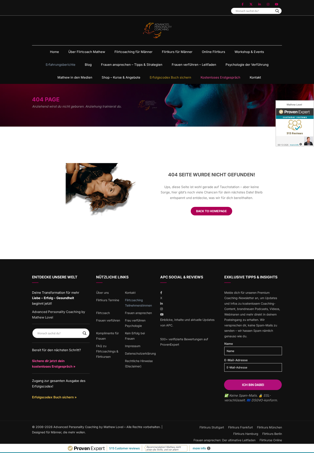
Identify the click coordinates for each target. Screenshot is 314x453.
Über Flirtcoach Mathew (86, 52)
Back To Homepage (211, 211)
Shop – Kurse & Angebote (121, 77)
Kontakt (255, 77)
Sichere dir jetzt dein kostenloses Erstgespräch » (53, 363)
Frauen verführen (108, 320)
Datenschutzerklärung (140, 353)
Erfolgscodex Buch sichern (170, 77)
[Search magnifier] (277, 11)
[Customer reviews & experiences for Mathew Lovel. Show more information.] (295, 123)
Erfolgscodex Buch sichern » (54, 397)
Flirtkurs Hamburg (245, 433)
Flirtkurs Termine (107, 300)
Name (228, 343)
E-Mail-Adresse (236, 360)
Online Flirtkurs (213, 52)
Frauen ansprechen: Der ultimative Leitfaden (224, 440)
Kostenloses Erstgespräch (220, 77)
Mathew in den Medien (74, 77)
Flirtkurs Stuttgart (212, 427)
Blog (88, 65)
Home (54, 52)
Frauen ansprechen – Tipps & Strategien (131, 65)
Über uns (102, 292)
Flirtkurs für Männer (177, 52)
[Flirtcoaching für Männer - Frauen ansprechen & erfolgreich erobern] (157, 30)
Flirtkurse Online (271, 440)
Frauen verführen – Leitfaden (194, 65)
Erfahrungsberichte (60, 65)
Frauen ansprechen (138, 313)
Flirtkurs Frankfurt (240, 427)
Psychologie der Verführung (247, 65)
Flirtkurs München (269, 427)
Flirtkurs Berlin (272, 433)
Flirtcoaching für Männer (133, 52)
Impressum (132, 346)
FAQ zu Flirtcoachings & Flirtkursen (107, 351)
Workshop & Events (249, 52)
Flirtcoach (103, 313)
